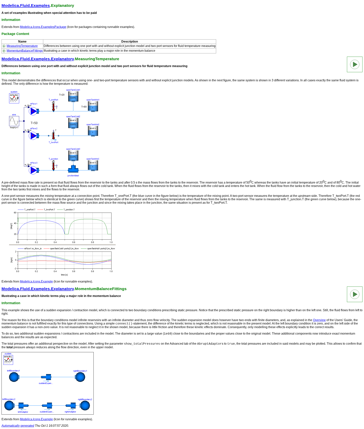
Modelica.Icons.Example (36, 281)
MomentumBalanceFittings (25, 50)
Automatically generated (18, 425)
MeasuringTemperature (22, 45)
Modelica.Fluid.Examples (26, 5)
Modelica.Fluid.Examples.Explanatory (38, 59)
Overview (319, 320)
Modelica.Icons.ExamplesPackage (43, 26)
